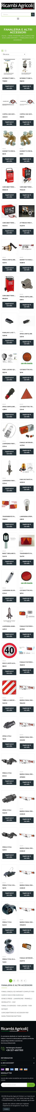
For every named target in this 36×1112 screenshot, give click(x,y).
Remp (4, 148)
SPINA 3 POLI (6, 810)
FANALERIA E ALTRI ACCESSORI (16, 985)
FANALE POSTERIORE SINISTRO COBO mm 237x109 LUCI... (27, 662)
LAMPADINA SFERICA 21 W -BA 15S (27, 516)
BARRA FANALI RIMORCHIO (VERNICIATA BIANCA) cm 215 (27, 774)
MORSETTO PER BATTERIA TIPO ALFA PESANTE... (9, 151)
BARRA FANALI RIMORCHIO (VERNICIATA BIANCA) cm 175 (27, 700)
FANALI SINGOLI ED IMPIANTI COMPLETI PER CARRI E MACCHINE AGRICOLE (17, 993)
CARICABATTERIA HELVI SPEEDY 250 (27, 187)
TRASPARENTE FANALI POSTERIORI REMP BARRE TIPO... (27, 553)
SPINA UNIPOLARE (26, 334)
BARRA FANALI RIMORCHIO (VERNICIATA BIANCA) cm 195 (27, 737)
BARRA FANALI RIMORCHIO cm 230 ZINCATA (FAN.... (27, 922)
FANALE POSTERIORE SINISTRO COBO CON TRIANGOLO (27, 626)
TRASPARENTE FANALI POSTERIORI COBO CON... (9, 516)
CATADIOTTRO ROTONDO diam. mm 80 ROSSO (27, 590)
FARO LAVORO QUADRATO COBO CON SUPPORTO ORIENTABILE (9, 369)
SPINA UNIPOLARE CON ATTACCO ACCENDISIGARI (9, 406)
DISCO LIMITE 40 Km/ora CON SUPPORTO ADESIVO (9, 663)
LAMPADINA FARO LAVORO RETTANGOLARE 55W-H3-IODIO (9, 443)
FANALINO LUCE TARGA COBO (9, 332)
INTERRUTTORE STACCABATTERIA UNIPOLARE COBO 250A (9, 78)
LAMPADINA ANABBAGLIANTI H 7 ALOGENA (9, 626)
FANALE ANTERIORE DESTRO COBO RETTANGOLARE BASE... (27, 442)
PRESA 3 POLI (7, 847)
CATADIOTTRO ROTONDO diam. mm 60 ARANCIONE (27, 369)
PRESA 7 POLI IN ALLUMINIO (9, 959)
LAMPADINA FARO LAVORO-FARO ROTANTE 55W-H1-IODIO (9, 480)
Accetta (6, 1109)
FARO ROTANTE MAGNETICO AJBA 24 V (27, 479)
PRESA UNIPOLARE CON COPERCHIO (9, 260)
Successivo (24, 981)
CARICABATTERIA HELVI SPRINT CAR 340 (9, 187)
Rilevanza (14, 54)
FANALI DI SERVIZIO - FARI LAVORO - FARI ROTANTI (16, 1007)
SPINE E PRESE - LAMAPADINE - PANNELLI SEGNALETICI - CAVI (16, 1000)
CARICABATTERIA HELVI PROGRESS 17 (9, 223)
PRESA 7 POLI (7, 922)
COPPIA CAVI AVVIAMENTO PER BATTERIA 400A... (27, 114)
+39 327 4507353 (14, 1050)
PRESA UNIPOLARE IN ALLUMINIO (27, 297)
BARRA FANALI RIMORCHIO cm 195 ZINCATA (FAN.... (27, 885)
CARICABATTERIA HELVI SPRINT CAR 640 (9, 295)
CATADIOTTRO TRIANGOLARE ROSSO (27, 406)
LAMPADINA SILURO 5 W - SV (9, 590)
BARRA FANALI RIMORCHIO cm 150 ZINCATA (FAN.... (27, 811)
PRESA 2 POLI (7, 773)
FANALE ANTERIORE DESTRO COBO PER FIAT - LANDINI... (27, 958)
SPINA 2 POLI (6, 736)
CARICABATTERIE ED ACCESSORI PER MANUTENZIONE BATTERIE (14, 1014)
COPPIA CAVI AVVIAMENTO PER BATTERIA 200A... (9, 114)
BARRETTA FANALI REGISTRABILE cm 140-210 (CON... (27, 260)
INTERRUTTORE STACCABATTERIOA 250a (27, 78)
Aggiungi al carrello (9, 87)
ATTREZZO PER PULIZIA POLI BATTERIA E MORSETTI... (27, 223)
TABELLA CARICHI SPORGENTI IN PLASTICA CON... (9, 700)
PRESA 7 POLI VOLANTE (9, 885)
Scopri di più (24, 1105)
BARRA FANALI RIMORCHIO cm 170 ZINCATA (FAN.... (27, 848)
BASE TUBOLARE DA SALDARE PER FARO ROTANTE (9, 553)
